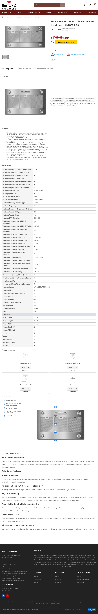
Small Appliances (34, 12)
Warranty (57, 60)
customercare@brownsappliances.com (14, 571)
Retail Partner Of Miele (83, 579)
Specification (24, 68)
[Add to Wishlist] (52, 42)
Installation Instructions (77, 54)
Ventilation (27, 17)
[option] (25, 37)
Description (7, 68)
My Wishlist (58, 579)
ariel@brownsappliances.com (15, 573)
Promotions (62, 12)
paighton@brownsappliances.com (13, 580)
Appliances (5, 12)
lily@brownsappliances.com (11, 578)
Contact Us (91, 12)
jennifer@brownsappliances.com (12, 576)
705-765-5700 (11, 564)
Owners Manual (58, 54)
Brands (49, 12)
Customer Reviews (44, 68)
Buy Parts (79, 576)
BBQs (19, 12)
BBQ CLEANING (81, 582)
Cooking (19, 17)
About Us (77, 12)
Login (57, 576)
